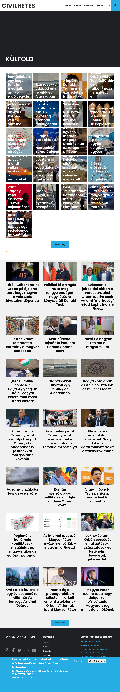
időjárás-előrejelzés (89, 653)
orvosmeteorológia (89, 657)
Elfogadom (78, 661)
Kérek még (60, 244)
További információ (22, 677)
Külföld (77, 5)
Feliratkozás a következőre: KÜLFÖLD (6, 251)
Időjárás (104, 649)
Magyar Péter (86, 649)
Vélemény (100, 5)
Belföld (68, 5)
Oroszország (102, 657)
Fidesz (96, 649)
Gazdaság (88, 5)
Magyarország (104, 653)
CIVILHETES (18, 5)
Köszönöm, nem (97, 661)
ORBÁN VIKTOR (97, 645)
